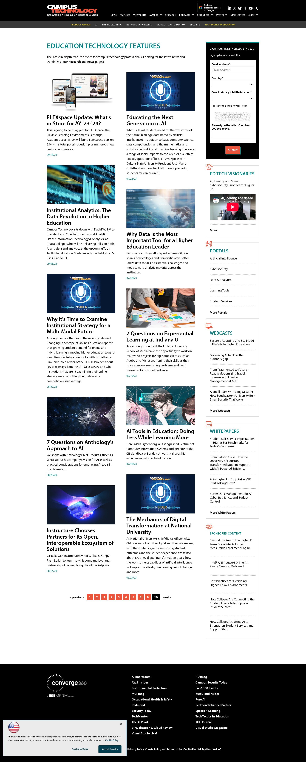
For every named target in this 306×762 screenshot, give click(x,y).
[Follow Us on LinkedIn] (229, 8)
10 (156, 597)
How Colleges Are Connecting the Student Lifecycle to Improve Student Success (232, 603)
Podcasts (185, 15)
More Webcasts (220, 410)
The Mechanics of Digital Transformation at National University (159, 525)
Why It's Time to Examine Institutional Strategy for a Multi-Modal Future (78, 325)
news (90, 62)
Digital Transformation (171, 24)
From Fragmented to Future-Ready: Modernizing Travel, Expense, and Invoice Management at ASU (229, 375)
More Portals (218, 312)
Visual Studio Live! (144, 733)
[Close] (121, 724)
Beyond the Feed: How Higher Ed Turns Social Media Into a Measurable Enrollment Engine (232, 544)
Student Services (221, 301)
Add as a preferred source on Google (212, 7)
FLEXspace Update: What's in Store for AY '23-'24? (79, 120)
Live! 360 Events (207, 688)
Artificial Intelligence (223, 258)
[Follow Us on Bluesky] (240, 8)
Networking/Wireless (139, 24)
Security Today (141, 711)
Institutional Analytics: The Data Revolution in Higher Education (79, 216)
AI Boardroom (141, 677)
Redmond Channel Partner (213, 705)
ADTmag (201, 677)
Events (220, 15)
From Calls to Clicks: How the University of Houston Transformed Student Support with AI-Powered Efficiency (230, 463)
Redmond (138, 705)
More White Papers (223, 512)
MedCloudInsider (207, 694)
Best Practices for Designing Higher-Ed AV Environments (228, 583)
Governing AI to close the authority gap (226, 357)
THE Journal (204, 722)
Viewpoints (139, 15)
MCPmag (138, 694)
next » (167, 597)
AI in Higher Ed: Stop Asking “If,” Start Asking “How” (230, 481)
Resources (203, 15)
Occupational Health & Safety (152, 699)
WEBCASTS (221, 333)
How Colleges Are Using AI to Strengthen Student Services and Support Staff (232, 625)
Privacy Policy (240, 105)
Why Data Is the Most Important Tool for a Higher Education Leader (159, 240)
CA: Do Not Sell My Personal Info (202, 749)
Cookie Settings (80, 748)
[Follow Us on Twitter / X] (234, 8)
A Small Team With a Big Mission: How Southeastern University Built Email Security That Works (232, 395)
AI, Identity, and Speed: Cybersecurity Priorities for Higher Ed (232, 185)
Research (170, 15)
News (114, 15)
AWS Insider (140, 682)
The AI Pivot (140, 722)
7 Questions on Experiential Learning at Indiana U (159, 336)
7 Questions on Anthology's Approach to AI (80, 445)
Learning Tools (219, 290)
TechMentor (140, 716)
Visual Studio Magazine (212, 728)
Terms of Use (174, 749)
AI (96, 24)
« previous (77, 597)
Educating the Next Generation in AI (149, 120)
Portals (219, 250)
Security (195, 24)
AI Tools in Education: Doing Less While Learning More (160, 434)
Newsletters (238, 15)
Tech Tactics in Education (212, 716)
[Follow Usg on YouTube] (251, 8)
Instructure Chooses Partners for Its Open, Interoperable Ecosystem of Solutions (80, 539)
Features (125, 15)
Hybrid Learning (112, 24)
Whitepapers (224, 431)
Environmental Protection (149, 688)
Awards (153, 15)
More (251, 15)
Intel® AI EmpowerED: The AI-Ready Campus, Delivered (229, 564)
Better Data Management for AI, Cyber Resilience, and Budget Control (231, 497)
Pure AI (200, 699)
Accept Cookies (110, 749)
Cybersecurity (219, 269)
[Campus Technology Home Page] (72, 10)
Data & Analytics (220, 280)
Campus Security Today (211, 682)
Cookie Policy (153, 749)
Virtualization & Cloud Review (152, 728)
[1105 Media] (68, 715)
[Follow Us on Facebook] (245, 8)
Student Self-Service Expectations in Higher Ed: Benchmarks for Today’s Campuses (232, 442)
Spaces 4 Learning (208, 711)
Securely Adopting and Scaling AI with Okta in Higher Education (232, 342)
